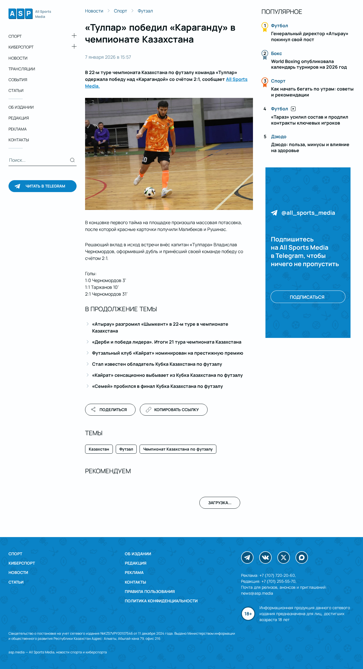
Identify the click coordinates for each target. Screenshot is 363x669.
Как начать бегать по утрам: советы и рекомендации (312, 92)
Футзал (145, 11)
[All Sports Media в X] (283, 557)
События (18, 79)
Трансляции (22, 68)
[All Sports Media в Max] (302, 557)
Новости (18, 57)
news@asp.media (257, 593)
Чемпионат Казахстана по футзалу (178, 449)
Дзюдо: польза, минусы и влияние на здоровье (310, 147)
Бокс (276, 53)
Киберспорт (21, 47)
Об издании (21, 107)
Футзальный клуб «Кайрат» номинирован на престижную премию (167, 353)
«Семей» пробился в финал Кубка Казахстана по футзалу (157, 386)
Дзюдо (278, 136)
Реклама (18, 129)
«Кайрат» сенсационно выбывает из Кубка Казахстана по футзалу (167, 375)
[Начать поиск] (72, 160)
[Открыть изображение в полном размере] (169, 154)
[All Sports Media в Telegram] (247, 557)
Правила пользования (150, 591)
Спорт (15, 36)
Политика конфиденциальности (161, 600)
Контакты (19, 139)
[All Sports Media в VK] (265, 557)
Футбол (279, 25)
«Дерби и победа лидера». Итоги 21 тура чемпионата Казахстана (166, 342)
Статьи (16, 90)
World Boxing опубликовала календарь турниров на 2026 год (309, 64)
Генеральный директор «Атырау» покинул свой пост (309, 36)
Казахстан (99, 449)
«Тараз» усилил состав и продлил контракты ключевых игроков (309, 120)
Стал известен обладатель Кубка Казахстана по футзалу (157, 364)
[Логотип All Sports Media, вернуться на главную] (30, 17)
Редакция (19, 118)
